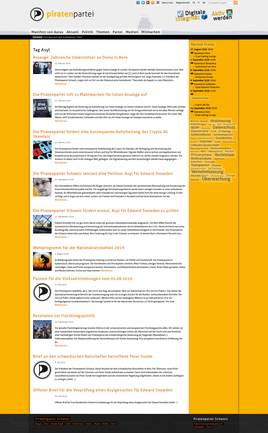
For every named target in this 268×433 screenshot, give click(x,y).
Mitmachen (150, 32)
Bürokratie (206, 128)
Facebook (138, 2)
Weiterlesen (62, 84)
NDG (203, 151)
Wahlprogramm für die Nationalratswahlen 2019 (79, 247)
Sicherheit (196, 161)
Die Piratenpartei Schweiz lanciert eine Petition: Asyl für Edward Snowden (103, 173)
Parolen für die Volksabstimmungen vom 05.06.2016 (82, 278)
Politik (87, 32)
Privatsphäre (201, 155)
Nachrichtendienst (221, 148)
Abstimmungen (198, 124)
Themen (103, 32)
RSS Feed (152, 2)
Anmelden (199, 427)
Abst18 (204, 121)
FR (194, 2)
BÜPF (195, 127)
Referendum (201, 158)
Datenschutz (224, 127)
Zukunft (194, 179)
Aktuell (73, 32)
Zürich (113, 423)
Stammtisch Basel (200, 98)
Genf (68, 423)
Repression (219, 159)
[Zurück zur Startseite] (61, 15)
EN (204, 2)
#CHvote (194, 121)
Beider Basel (57, 423)
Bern (46, 423)
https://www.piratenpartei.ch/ (208, 423)
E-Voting (225, 131)
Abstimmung (220, 121)
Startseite (37, 37)
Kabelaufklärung (229, 142)
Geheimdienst (201, 134)
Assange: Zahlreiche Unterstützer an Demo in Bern (80, 57)
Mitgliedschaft (183, 2)
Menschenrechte (199, 148)
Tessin (89, 423)
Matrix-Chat (167, 2)
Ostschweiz (78, 423)
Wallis (105, 423)
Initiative (193, 142)
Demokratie (199, 131)
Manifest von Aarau (47, 32)
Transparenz (200, 165)
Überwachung (216, 178)
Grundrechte (224, 138)
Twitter (143, 2)
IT (199, 2)
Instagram (157, 2)
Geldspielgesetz (223, 134)
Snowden (209, 161)
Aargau (38, 423)
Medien (132, 32)
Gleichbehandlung (205, 138)
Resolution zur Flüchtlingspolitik (64, 315)
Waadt (97, 423)
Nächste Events (203, 44)
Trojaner (216, 165)
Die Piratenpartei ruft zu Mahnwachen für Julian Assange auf (90, 94)
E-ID (213, 131)
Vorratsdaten (199, 175)
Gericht (193, 138)
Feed (208, 427)
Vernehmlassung (207, 171)
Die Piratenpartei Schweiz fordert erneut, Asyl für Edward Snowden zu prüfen (106, 210)
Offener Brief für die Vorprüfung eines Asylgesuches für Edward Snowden (103, 390)
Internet (206, 141)
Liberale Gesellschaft (205, 145)
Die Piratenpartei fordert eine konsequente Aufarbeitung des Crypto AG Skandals (100, 134)
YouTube (147, 2)
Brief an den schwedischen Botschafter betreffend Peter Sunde (93, 356)
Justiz (218, 141)
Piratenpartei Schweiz (52, 419)
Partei (118, 32)
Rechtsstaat (224, 154)
